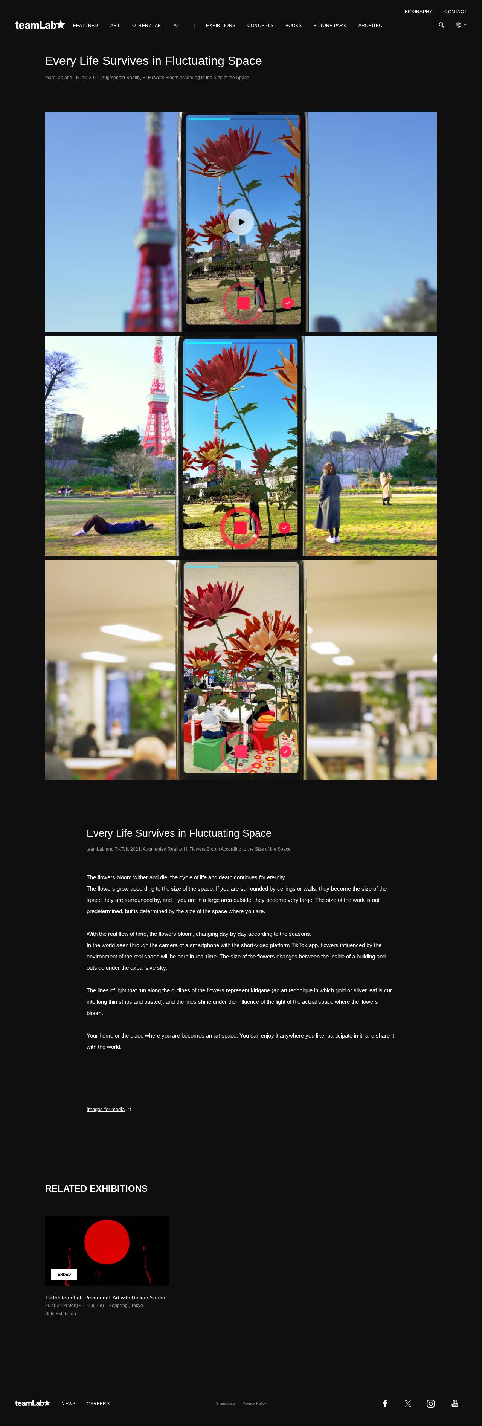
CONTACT (455, 11)
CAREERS (98, 1403)
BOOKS (293, 25)
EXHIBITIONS (220, 25)
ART (115, 25)
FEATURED (85, 25)
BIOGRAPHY (418, 11)
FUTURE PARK (330, 25)
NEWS (68, 1403)
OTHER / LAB (146, 25)
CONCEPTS (260, 25)
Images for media (106, 1109)
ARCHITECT (371, 25)
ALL (178, 25)
